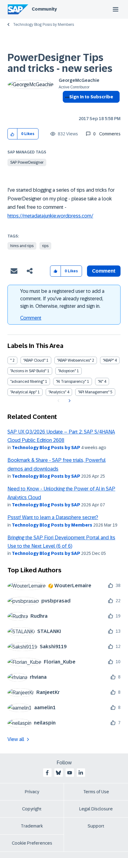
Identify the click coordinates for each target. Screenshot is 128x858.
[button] (12, 134)
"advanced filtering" (27, 381)
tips (45, 246)
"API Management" (93, 392)
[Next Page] (69, 400)
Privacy (32, 791)
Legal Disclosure (96, 808)
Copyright (32, 808)
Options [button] (66, 108)
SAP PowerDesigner (26, 162)
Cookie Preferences (32, 843)
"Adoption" (67, 371)
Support (96, 825)
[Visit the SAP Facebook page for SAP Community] (47, 772)
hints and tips (22, 246)
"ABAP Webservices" (74, 360)
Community (44, 9)
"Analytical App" (23, 392)
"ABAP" (108, 360)
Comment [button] (104, 271)
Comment (30, 318)
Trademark (32, 825)
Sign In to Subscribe (91, 96)
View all (15, 739)
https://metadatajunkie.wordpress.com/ (50, 215)
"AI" (100, 381)
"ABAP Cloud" (34, 360)
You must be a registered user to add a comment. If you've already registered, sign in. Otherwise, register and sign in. (62, 298)
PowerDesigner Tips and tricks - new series (59, 63)
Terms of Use (96, 791)
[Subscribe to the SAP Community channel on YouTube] (69, 772)
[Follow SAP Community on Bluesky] (58, 772)
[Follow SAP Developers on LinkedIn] (80, 772)
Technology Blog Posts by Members (43, 24)
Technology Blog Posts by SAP (46, 447)
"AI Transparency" (71, 381)
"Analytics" (57, 392)
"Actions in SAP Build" (28, 371)
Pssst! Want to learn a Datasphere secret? (52, 517)
